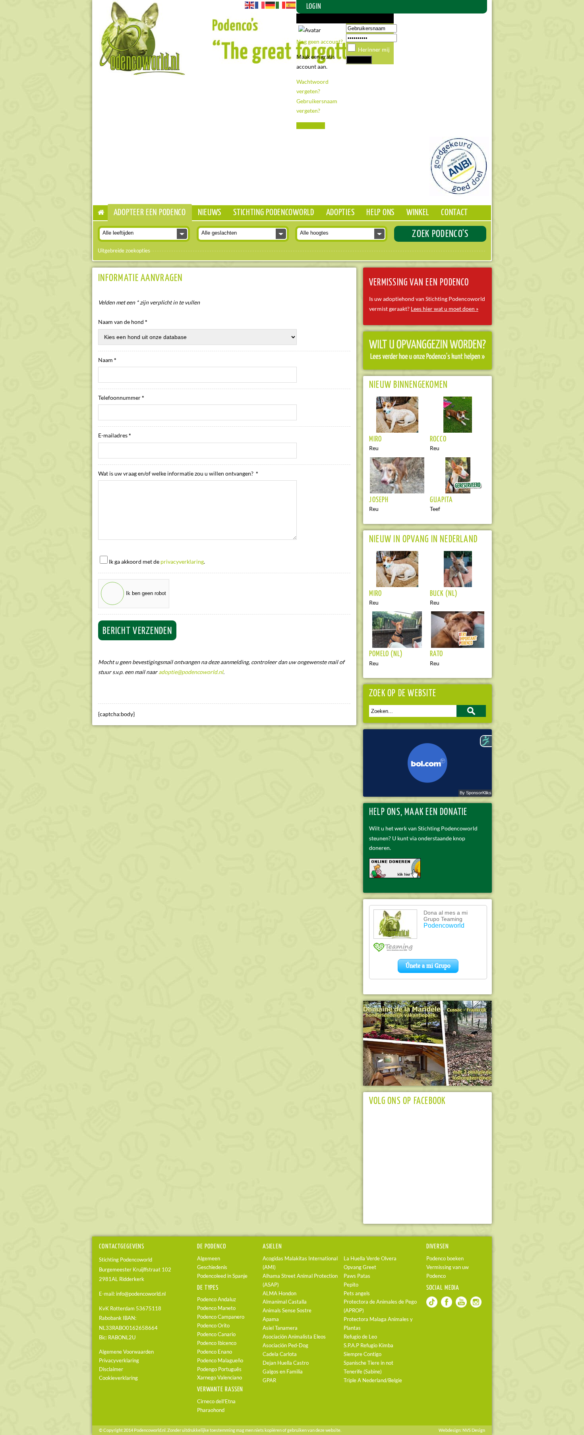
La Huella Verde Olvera (370, 1259)
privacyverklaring (182, 561)
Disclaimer (111, 1369)
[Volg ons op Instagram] (476, 1306)
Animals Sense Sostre (287, 1311)
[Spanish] (291, 4)
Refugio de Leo (360, 1337)
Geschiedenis (212, 1267)
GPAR (269, 1380)
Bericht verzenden (137, 631)
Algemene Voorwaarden (126, 1352)
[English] (250, 4)
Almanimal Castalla (285, 1302)
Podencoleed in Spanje (222, 1276)
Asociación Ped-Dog (285, 1345)
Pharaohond (210, 1410)
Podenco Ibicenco (216, 1343)
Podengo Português (219, 1369)
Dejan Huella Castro (286, 1363)
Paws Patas (357, 1276)
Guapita (441, 500)
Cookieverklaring (118, 1378)
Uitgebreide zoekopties (124, 251)
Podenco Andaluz (216, 1299)
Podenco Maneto (216, 1308)
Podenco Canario (216, 1334)
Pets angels (357, 1293)
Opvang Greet (360, 1267)
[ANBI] (459, 194)
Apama (271, 1319)
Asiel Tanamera (280, 1328)
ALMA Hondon (279, 1293)
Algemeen (208, 1259)
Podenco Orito (213, 1326)
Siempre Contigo (362, 1354)
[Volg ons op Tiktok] (431, 1306)
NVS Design (473, 1430)
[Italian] (281, 4)
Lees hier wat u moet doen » (444, 308)
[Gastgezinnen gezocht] (427, 358)
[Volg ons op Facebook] (446, 1306)
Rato (436, 654)
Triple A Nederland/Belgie (373, 1380)
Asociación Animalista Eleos (294, 1337)
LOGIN (313, 6)
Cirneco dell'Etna (216, 1401)
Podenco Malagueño (220, 1361)
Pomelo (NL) (386, 654)
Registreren (310, 125)
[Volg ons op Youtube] (461, 1306)
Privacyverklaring (119, 1361)
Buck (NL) (444, 593)
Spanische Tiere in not (368, 1363)
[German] (270, 4)
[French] (260, 4)
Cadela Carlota (280, 1354)
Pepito (351, 1285)
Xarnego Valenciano (219, 1378)
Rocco (438, 439)
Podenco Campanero (220, 1317)
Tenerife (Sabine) (363, 1372)
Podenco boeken (445, 1259)
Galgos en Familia (283, 1372)
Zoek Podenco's (440, 234)
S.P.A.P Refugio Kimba (368, 1345)
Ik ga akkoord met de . (157, 561)
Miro (375, 439)
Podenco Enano (214, 1352)
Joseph (379, 500)
